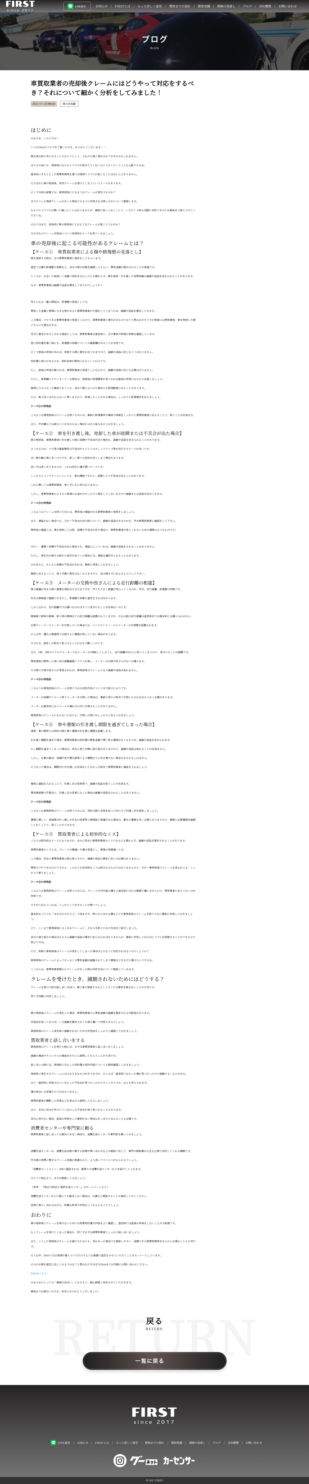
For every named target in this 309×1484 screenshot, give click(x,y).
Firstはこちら (39, 1273)
